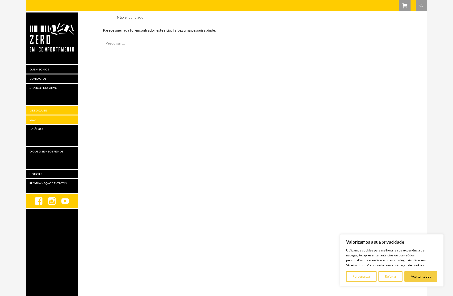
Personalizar (361, 276)
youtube (65, 201)
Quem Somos (39, 69)
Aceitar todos (421, 276)
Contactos (37, 78)
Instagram (52, 201)
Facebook (38, 201)
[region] (392, 260)
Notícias (35, 174)
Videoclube (38, 110)
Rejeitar (390, 276)
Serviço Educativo (43, 88)
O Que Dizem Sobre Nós (46, 151)
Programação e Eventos (48, 183)
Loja (32, 119)
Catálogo (37, 129)
